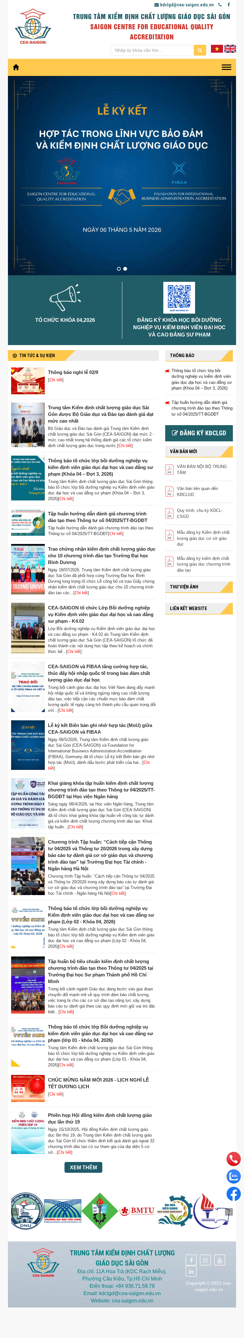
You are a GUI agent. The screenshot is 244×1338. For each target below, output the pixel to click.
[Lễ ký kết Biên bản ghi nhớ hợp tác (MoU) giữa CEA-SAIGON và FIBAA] (28, 745)
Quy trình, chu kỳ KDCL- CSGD (199, 513)
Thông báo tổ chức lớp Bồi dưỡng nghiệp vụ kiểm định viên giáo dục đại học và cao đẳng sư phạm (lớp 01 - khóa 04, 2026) (100, 1033)
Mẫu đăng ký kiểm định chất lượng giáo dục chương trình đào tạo (203, 564)
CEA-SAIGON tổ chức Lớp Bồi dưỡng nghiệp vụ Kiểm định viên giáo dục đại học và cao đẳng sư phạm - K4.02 (100, 614)
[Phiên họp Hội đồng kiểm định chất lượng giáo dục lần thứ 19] (28, 1132)
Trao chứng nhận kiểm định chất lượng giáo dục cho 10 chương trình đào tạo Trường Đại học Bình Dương (101, 555)
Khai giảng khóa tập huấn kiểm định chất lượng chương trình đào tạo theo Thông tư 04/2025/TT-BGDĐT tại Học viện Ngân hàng (101, 789)
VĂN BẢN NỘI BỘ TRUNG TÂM (202, 469)
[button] (119, 269)
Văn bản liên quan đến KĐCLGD (197, 491)
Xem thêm (83, 1167)
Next (229, 1212)
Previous (15, 1212)
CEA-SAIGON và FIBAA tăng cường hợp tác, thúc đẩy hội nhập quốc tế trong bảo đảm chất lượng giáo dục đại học (99, 673)
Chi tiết (55, 379)
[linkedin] (191, 1271)
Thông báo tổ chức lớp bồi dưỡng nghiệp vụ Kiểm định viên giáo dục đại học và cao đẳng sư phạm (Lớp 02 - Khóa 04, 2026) (101, 915)
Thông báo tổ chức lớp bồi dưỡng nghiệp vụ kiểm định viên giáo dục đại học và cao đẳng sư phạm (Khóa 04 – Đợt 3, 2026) (100, 467)
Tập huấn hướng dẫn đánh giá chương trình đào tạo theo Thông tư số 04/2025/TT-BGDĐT (202, 408)
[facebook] (191, 1260)
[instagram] (205, 1260)
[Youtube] (219, 1260)
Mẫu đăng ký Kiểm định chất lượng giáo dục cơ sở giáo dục (203, 538)
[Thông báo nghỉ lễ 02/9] (28, 380)
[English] (230, 48)
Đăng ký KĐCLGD (202, 433)
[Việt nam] (217, 48)
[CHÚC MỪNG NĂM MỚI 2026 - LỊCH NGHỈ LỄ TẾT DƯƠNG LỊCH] (28, 1088)
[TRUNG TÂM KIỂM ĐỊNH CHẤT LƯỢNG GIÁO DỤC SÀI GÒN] (33, 26)
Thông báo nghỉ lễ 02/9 (73, 372)
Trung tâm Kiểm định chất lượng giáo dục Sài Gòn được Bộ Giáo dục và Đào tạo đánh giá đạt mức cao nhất (100, 414)
